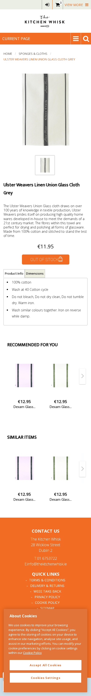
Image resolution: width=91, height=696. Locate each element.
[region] (46, 650)
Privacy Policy (47, 597)
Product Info (14, 273)
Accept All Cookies (45, 665)
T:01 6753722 (45, 558)
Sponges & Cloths (33, 54)
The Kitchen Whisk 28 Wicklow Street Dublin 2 (46, 545)
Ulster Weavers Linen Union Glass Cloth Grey (39, 59)
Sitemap (47, 608)
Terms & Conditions (47, 580)
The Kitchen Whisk (45, 21)
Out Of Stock (44, 259)
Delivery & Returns (47, 585)
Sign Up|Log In (47, 4)
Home (8, 54)
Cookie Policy (47, 602)
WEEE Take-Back (47, 591)
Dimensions (35, 273)
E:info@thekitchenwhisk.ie (45, 564)
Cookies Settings (45, 678)
